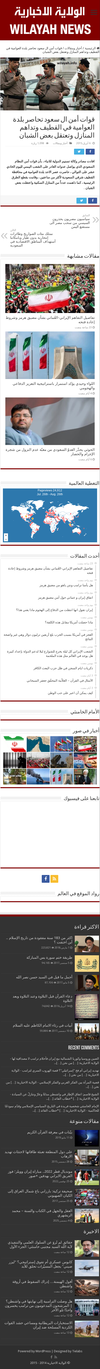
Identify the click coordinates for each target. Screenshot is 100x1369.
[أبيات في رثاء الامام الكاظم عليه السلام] (87, 1031)
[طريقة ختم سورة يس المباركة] (87, 963)
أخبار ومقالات (73, 48)
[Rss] (54, 879)
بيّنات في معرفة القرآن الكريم (49, 1132)
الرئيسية (91, 48)
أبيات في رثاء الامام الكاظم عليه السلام (42, 1025)
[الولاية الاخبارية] (50, 11)
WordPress (43, 1351)
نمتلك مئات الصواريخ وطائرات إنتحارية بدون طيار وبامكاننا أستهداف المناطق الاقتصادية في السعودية (33, 238)
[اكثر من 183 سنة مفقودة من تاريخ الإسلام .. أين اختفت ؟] (87, 944)
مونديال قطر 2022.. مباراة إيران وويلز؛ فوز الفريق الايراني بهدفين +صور (40, 1173)
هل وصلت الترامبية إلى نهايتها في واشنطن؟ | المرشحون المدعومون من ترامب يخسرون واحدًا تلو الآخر (38, 1305)
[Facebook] (46, 879)
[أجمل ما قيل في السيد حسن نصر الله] (87, 983)
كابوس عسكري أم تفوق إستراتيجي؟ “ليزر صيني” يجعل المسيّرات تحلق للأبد (40, 1264)
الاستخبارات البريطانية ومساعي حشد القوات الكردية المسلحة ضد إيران (38, 1325)
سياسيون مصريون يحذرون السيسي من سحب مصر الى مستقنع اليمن (70, 221)
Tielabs (77, 1351)
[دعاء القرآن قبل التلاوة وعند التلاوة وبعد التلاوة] (87, 1007)
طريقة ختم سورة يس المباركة (49, 957)
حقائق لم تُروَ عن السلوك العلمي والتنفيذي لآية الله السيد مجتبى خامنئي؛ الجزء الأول (40, 1244)
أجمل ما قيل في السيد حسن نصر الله (44, 977)
